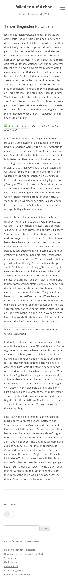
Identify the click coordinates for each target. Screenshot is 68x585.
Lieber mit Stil (11, 566)
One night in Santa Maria (17, 574)
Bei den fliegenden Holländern (20, 549)
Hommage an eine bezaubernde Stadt (24, 553)
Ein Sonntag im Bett (14, 570)
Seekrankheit (11, 558)
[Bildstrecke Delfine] (16, 126)
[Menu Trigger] (62, 7)
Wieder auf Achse (34, 7)
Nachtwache (10, 562)
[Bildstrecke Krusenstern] (19, 329)
